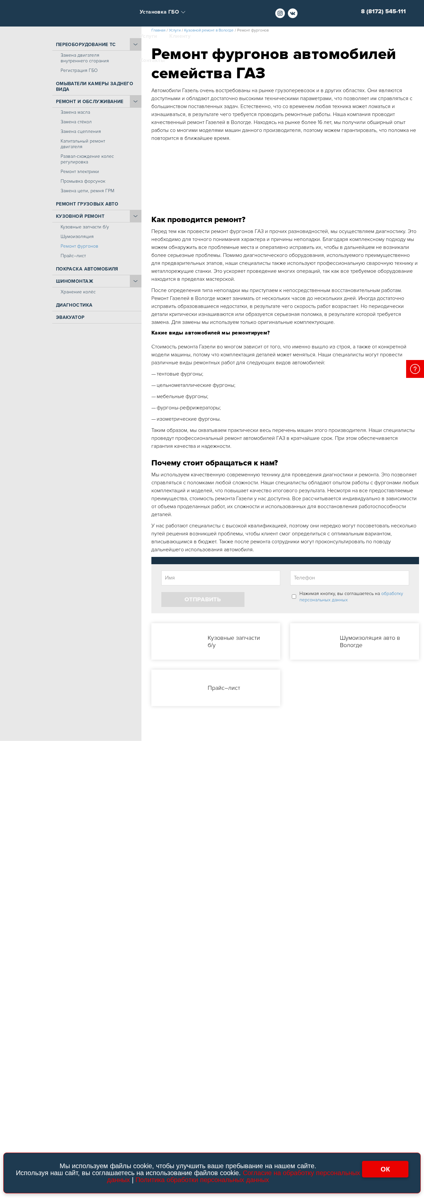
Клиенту (179, 36)
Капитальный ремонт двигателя (83, 144)
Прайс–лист (73, 256)
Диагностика (74, 305)
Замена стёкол (76, 122)
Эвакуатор (70, 317)
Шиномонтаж (74, 281)
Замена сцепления (81, 131)
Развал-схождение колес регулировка (87, 159)
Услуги (148, 36)
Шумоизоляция (77, 236)
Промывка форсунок (83, 181)
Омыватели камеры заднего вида (94, 86)
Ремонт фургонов (79, 246)
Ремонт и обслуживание (90, 101)
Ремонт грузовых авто (87, 204)
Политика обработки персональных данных (202, 1179)
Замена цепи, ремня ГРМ (87, 191)
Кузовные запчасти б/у (85, 227)
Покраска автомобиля (87, 269)
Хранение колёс (78, 292)
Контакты (152, 60)
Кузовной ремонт (80, 216)
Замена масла (75, 112)
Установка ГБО (159, 12)
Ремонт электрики (80, 171)
